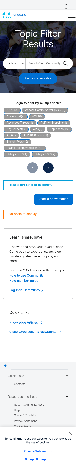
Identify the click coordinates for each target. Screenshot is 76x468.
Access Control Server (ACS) (43, 110)
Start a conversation (38, 78)
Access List (14, 116)
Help (17, 410)
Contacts (19, 384)
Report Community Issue (29, 405)
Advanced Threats (18, 123)
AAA (9, 110)
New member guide (23, 281)
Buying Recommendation (22, 148)
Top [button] (5, 365)
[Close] (70, 433)
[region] (38, 447)
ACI (34, 116)
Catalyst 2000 (15, 154)
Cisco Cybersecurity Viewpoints (33, 332)
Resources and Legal (23, 396)
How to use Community (26, 275)
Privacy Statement (36, 451)
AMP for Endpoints (52, 123)
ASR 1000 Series (33, 135)
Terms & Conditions (26, 416)
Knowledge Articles (24, 322)
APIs (36, 129)
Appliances (57, 129)
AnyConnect (14, 129)
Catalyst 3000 (43, 154)
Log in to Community (25, 290)
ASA (9, 135)
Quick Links (16, 376)
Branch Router (16, 142)
